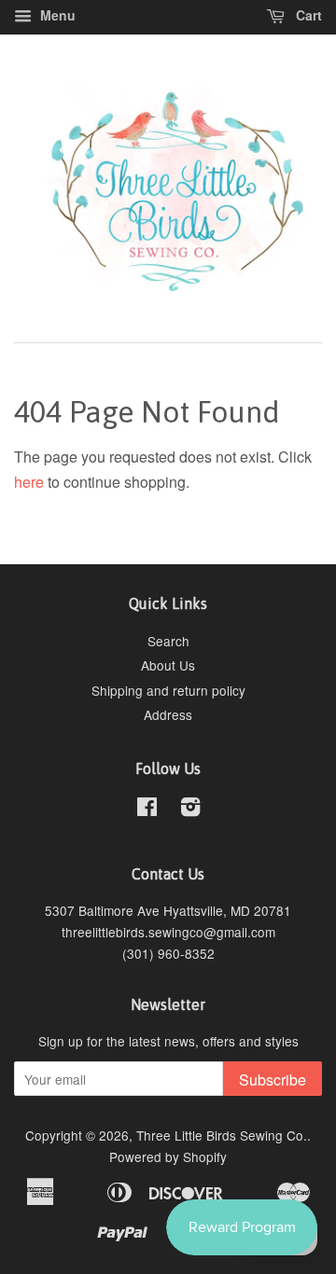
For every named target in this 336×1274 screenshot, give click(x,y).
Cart (307, 15)
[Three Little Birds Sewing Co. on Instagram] (190, 809)
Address (168, 714)
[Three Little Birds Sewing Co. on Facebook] (147, 809)
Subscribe (272, 1079)
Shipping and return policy (168, 690)
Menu (56, 15)
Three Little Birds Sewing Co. (221, 1135)
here (29, 481)
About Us (168, 665)
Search (168, 640)
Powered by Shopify (168, 1156)
